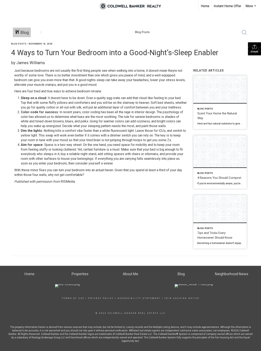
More (251, 8)
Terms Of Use (73, 298)
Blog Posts (19, 44)
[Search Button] (244, 32)
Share (255, 52)
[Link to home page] (130, 6)
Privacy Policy (101, 298)
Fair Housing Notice (182, 298)
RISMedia (68, 181)
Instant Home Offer (227, 6)
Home (205, 6)
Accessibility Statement (139, 298)
